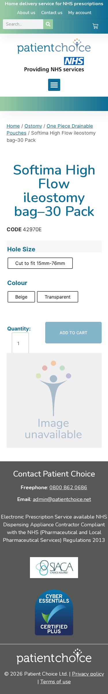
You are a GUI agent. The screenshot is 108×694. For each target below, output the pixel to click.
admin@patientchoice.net (62, 499)
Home (13, 126)
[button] (54, 85)
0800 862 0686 (68, 487)
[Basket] (95, 27)
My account (79, 13)
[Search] (48, 24)
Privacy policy (88, 673)
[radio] (40, 263)
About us (26, 13)
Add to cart (73, 332)
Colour (17, 283)
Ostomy (33, 126)
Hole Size (21, 249)
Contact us (51, 13)
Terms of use (55, 681)
